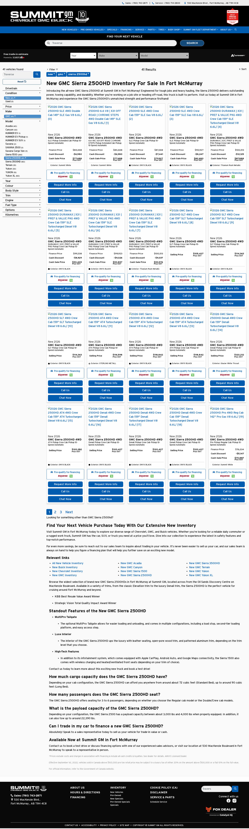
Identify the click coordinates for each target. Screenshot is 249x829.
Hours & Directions (85, 792)
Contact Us (72, 825)
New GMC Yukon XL (201, 575)
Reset (21, 82)
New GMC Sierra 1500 (134, 571)
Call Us (65, 192)
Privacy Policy (108, 825)
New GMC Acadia (131, 563)
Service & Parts (162, 797)
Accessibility (89, 825)
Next (69, 512)
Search (192, 43)
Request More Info (65, 185)
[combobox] (83, 55)
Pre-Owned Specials (120, 802)
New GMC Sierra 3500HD (204, 563)
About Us (77, 787)
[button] (69, 29)
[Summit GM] (50, 16)
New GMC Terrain (199, 567)
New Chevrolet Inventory (67, 571)
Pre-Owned (115, 795)
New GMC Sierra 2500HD (136, 575)
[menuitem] (22, 98)
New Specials (116, 799)
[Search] (36, 74)
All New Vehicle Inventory (67, 563)
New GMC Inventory (64, 575)
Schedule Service (158, 802)
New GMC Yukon (199, 571)
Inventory (118, 787)
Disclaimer (158, 792)
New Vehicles (116, 792)
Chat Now (65, 199)
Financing (77, 797)
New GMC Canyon (131, 567)
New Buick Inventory (65, 567)
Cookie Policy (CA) (164, 787)
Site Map (125, 825)
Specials (114, 805)
